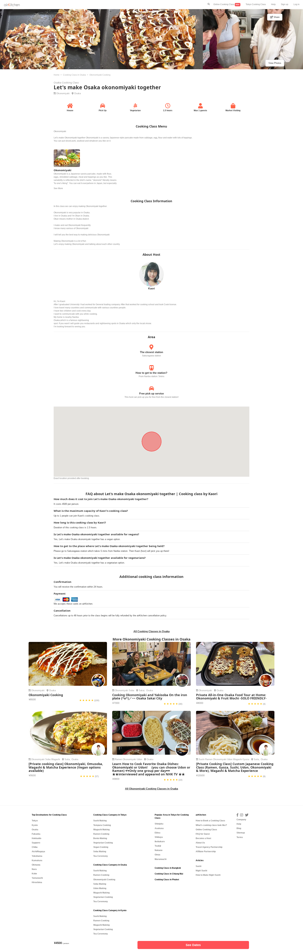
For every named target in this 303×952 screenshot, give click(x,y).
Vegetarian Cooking (103, 843)
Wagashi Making (101, 829)
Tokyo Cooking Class (256, 4)
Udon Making (99, 888)
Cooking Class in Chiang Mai (169, 874)
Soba (131, 690)
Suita (67, 759)
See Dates (193, 945)
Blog (239, 828)
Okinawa (36, 865)
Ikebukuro (160, 841)
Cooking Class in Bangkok (168, 868)
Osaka (77, 93)
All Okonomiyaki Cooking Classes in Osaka (151, 788)
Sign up (284, 4)
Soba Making (99, 851)
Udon (139, 759)
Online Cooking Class (226, 4)
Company (241, 819)
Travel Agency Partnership (209, 847)
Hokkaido (36, 838)
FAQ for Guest (203, 834)
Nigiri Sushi (201, 870)
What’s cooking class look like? (211, 825)
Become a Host (203, 838)
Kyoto (35, 825)
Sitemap (241, 833)
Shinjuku (159, 824)
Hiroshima (37, 882)
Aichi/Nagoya (38, 851)
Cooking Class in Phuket (167, 879)
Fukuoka (36, 834)
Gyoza (246, 759)
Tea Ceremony (100, 856)
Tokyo (35, 820)
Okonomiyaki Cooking (104, 879)
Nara (34, 869)
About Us (200, 843)
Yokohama (37, 856)
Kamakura (37, 860)
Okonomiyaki (63, 93)
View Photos (274, 63)
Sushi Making (100, 820)
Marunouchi (160, 859)
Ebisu (157, 833)
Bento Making (100, 838)
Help (273, 4)
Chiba (35, 847)
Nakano (158, 850)
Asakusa (159, 828)
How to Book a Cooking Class (210, 820)
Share (276, 17)
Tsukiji (158, 846)
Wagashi (55, 759)
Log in (296, 4)
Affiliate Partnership (206, 851)
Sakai (141, 690)
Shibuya (159, 837)
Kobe (34, 873)
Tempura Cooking (102, 825)
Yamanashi (37, 878)
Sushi (201, 759)
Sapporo (36, 843)
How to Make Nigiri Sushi (208, 875)
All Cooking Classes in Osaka (151, 631)
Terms (240, 837)
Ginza (157, 854)
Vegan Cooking (100, 847)
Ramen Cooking (101, 834)
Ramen (118, 759)
